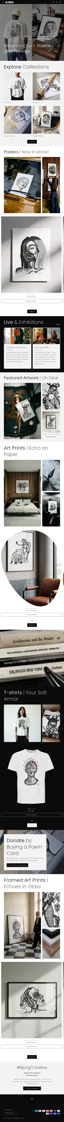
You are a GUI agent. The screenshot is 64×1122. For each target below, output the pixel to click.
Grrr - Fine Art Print (31, 608)
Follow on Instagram (32, 1088)
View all (32, 142)
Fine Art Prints (37, 136)
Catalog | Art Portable (16, 347)
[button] (3, 2)
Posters (35, 102)
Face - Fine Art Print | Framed (31, 1040)
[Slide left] (28, 307)
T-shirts (6, 102)
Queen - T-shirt (31, 808)
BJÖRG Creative (11, 1118)
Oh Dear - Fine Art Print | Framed (51, 434)
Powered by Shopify (19, 1118)
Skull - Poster (31, 294)
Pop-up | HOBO (42, 347)
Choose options (31, 301)
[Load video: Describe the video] (51, 396)
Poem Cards (8, 136)
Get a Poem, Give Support (17, 865)
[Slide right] (35, 307)
